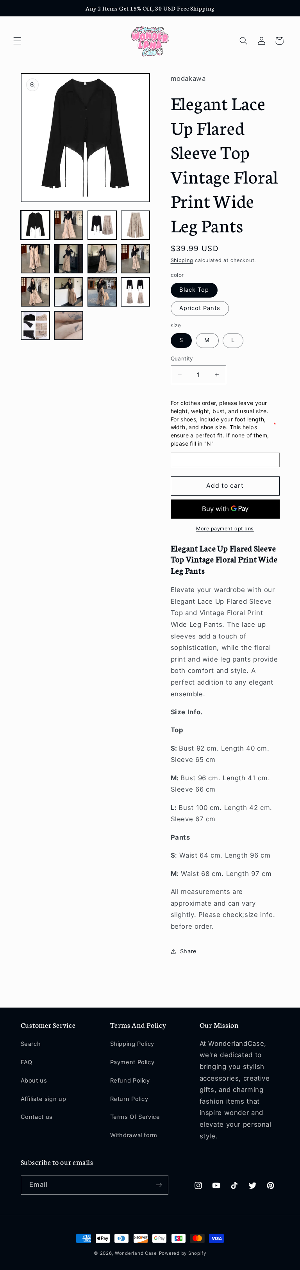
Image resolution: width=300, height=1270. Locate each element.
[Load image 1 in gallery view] (35, 225)
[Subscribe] (159, 1184)
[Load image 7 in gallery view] (102, 258)
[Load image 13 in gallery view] (35, 325)
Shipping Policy (132, 1043)
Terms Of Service (135, 1116)
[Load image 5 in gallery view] (35, 258)
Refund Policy (130, 1080)
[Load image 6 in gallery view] (68, 258)
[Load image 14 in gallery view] (68, 325)
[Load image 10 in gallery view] (68, 292)
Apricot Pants (200, 308)
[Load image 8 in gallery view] (135, 258)
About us (34, 1080)
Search (31, 1043)
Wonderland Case (136, 1253)
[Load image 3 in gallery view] (102, 225)
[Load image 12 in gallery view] (135, 292)
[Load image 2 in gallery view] (68, 225)
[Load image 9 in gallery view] (35, 292)
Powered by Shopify (182, 1253)
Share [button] (188, 951)
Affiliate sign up (43, 1098)
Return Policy (129, 1098)
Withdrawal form (133, 1135)
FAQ (26, 1062)
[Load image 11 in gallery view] (102, 292)
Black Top (194, 289)
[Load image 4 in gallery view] (135, 225)
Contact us (37, 1116)
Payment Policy (132, 1062)
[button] (17, 41)
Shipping (182, 260)
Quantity (182, 358)
